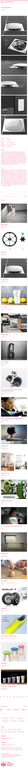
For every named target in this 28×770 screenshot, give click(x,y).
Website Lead (21, 721)
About (2, 729)
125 (24, 696)
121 (10, 696)
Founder (12, 718)
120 (7, 696)
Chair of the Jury (5, 718)
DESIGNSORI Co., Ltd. (6, 738)
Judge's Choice (21, 732)
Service (14, 729)
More (25, 706)
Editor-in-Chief (20, 718)
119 (4, 696)
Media (14, 732)
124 (20, 696)
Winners (19, 729)
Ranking (9, 732)
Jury (6, 729)
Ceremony (3, 732)
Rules (9, 729)
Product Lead (13, 721)
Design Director (5, 721)
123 (17, 696)
